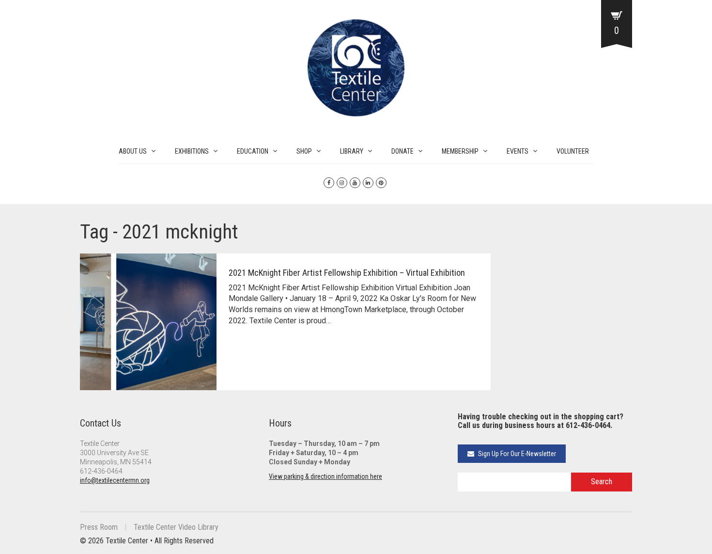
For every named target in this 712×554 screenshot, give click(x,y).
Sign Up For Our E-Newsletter (516, 454)
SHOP (304, 151)
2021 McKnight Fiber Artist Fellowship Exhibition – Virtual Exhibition (347, 273)
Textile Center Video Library (176, 527)
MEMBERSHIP (460, 151)
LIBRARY (351, 151)
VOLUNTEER (573, 151)
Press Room (99, 527)
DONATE (402, 151)
